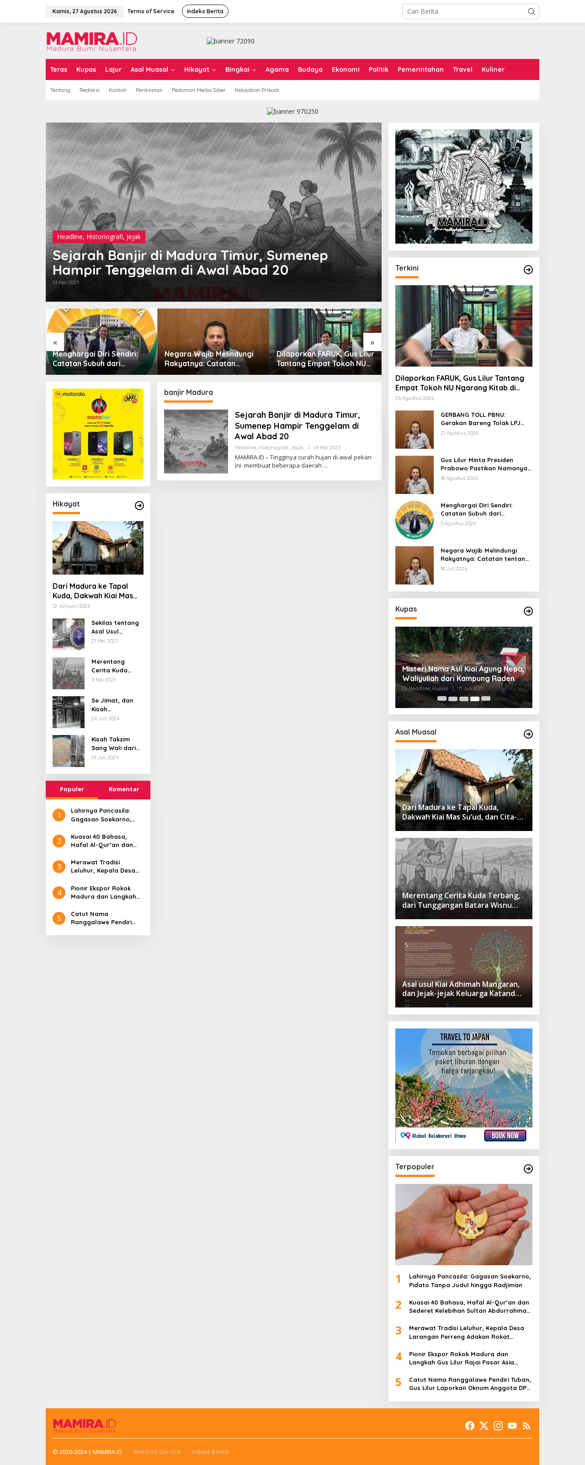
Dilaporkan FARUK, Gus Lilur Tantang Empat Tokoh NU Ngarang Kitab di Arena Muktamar (325, 358)
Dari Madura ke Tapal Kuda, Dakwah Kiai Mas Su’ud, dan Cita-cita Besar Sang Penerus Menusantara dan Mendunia (93, 591)
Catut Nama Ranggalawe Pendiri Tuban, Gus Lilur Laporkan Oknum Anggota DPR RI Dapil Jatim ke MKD (103, 918)
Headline (70, 236)
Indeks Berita (210, 1451)
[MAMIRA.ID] (91, 40)
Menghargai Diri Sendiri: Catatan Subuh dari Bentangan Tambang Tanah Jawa (101, 358)
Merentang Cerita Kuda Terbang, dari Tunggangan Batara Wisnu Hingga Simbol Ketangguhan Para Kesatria (113, 666)
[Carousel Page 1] (442, 699)
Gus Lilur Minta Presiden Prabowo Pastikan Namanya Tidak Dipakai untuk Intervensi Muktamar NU (486, 465)
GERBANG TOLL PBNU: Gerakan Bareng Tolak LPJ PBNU (481, 419)
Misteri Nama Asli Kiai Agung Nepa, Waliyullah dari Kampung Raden (463, 673)
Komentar (124, 789)
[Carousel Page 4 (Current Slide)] (474, 699)
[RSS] (526, 1426)
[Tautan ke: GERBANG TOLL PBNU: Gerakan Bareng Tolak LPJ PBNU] (414, 429)
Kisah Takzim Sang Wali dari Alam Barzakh (113, 744)
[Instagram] (498, 1426)
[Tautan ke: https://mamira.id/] (528, 269)
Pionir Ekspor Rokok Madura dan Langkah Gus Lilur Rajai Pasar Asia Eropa (103, 892)
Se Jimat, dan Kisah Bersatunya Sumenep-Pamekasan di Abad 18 (112, 705)
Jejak (134, 236)
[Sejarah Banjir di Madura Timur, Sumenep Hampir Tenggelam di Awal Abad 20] (325, 465)
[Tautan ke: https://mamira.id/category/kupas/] (528, 611)
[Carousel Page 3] (463, 699)
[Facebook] (470, 1426)
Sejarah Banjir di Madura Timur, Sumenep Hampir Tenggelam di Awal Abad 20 (190, 262)
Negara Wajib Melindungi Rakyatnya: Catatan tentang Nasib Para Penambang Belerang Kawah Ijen (209, 358)
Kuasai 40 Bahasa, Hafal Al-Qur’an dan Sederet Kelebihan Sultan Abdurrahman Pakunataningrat (102, 841)
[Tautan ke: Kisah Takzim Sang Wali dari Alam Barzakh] (69, 750)
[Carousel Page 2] (452, 699)
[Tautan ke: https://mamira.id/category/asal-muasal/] (528, 734)
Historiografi (104, 236)
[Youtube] (512, 1426)
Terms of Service (157, 1451)
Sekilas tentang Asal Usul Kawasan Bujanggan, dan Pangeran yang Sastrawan (115, 627)
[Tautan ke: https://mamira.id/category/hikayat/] (139, 505)
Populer (72, 789)
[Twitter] (484, 1426)
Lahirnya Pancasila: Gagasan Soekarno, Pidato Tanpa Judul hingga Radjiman (101, 815)
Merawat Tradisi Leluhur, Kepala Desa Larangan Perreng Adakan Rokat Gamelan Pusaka (107, 866)
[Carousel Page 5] (485, 699)
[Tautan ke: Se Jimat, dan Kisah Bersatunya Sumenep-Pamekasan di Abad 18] (69, 711)
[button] (531, 11)
